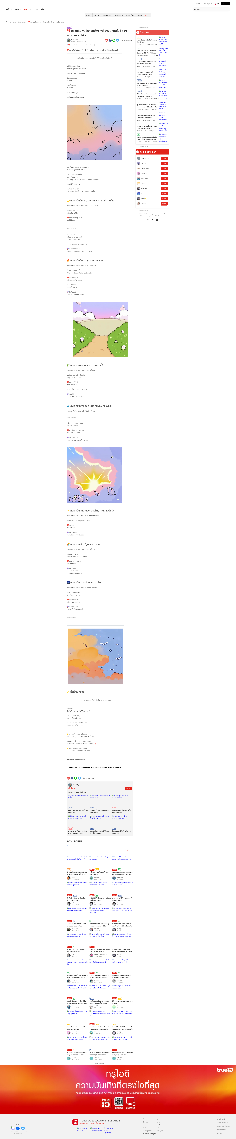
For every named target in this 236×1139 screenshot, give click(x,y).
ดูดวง (14, 22)
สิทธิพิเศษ (18, 9)
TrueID (11, 3)
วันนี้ (7, 9)
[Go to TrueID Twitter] (152, 220)
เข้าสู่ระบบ (225, 4)
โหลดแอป (197, 4)
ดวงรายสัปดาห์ (107, 15)
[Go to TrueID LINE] (156, 220)
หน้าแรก (88, 15)
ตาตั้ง (36, 9)
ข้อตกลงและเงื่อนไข (143, 214)
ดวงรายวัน (97, 15)
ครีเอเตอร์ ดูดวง (22, 22)
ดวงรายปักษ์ (119, 15)
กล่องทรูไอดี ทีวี (208, 4)
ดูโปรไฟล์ (70, 788)
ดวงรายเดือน (130, 15)
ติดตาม (128, 788)
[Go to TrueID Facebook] (147, 220)
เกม (31, 9)
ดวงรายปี (139, 15)
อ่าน (25, 9)
